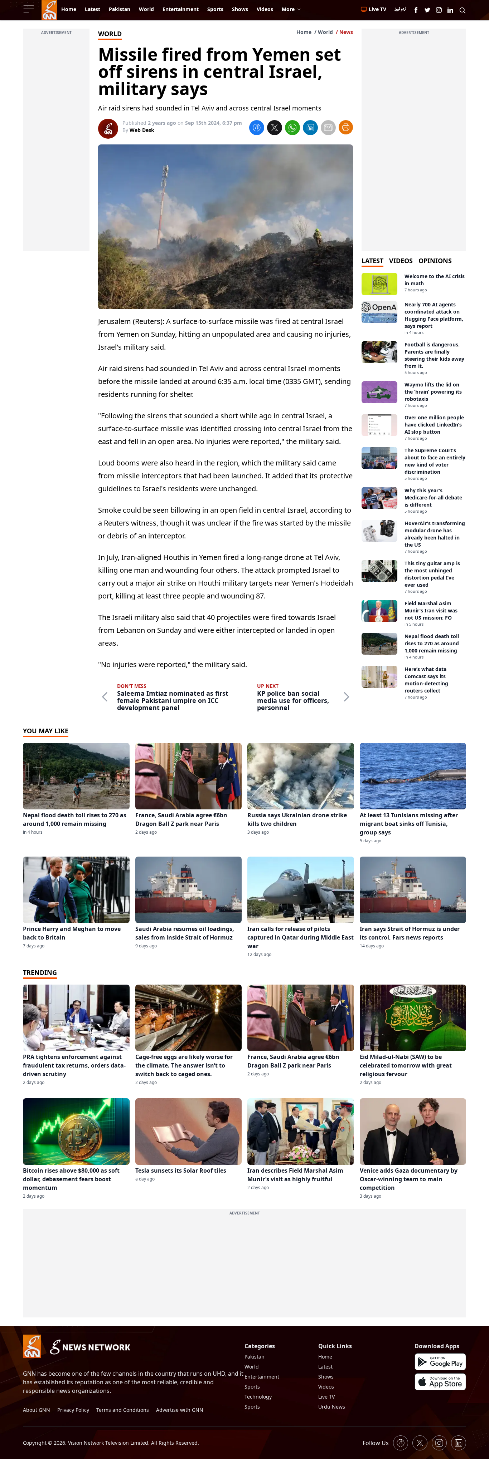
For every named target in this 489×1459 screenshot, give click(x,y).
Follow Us (376, 1443)
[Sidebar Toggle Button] (29, 9)
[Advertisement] (56, 144)
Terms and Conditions (122, 1409)
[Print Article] (346, 127)
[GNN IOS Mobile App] (440, 1381)
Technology (258, 1396)
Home (303, 32)
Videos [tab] (401, 260)
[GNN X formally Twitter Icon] (427, 10)
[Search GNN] (462, 10)
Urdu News (331, 1406)
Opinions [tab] (435, 260)
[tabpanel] (414, 486)
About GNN (36, 1409)
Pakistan (255, 1356)
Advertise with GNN (179, 1409)
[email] (328, 128)
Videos (326, 1386)
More (288, 9)
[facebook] (256, 128)
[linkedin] (310, 128)
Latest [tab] (372, 260)
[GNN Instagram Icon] (439, 10)
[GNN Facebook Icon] (416, 10)
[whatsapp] (292, 128)
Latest (325, 1366)
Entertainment (262, 1376)
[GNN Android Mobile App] (440, 1361)
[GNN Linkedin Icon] (450, 10)
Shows (326, 1376)
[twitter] (274, 128)
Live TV (326, 1396)
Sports (252, 1386)
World (325, 32)
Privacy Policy (73, 1409)
